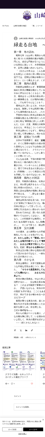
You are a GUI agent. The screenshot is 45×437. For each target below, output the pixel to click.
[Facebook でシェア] (15, 330)
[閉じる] (42, 421)
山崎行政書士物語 (20, 26)
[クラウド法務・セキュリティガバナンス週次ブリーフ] (19, 360)
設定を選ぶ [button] (22, 433)
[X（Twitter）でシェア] (21, 330)
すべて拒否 (12, 429)
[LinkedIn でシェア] (26, 330)
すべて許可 (33, 429)
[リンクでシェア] (32, 330)
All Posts (5, 26)
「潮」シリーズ (36, 26)
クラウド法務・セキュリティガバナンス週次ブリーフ (18, 375)
